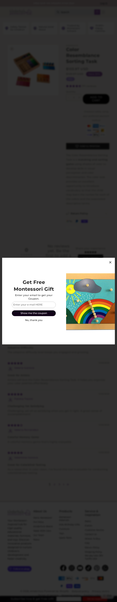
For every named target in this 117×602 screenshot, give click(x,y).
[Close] (110, 262)
